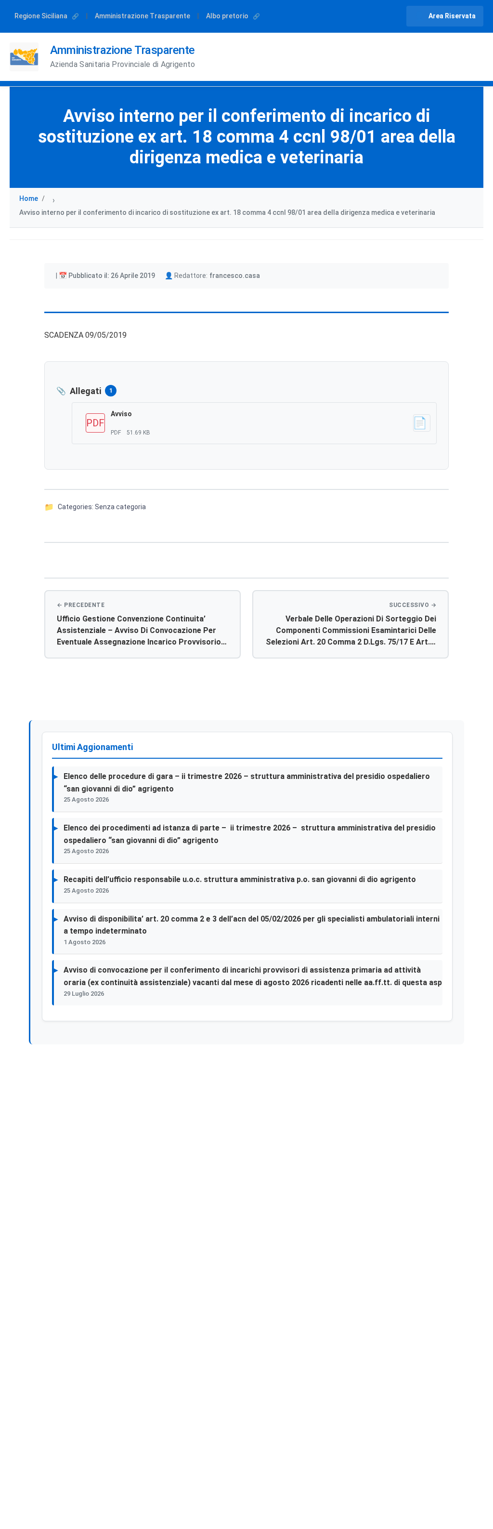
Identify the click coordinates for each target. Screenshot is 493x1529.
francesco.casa (234, 275)
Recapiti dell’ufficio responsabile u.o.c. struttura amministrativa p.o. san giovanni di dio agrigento (240, 879)
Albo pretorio (228, 16)
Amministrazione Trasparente (142, 16)
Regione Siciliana (41, 16)
